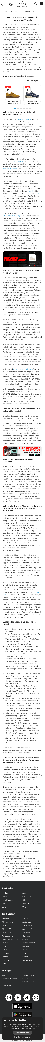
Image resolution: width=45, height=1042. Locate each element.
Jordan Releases (10, 169)
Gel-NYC (5, 950)
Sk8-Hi (25, 957)
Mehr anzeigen (32, 80)
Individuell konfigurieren (22, 1037)
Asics (37, 193)
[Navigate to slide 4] (24, 108)
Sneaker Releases (24, 119)
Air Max (5, 925)
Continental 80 (29, 943)
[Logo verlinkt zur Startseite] (22, 4)
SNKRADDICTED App (12, 216)
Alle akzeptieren (22, 1033)
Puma (4, 903)
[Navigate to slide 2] (18, 108)
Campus (26, 936)
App (4, 975)
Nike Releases (18, 161)
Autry (4, 896)
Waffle (5, 964)
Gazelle (25, 946)
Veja (24, 907)
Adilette (5, 919)
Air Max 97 (27, 929)
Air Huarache (7, 922)
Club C (5, 943)
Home (5, 11)
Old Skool (6, 953)
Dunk (4, 946)
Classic (25, 939)
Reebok (25, 903)
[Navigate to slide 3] (21, 108)
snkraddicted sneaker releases (22, 11)
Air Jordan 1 (27, 922)
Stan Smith (7, 960)
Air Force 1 (27, 919)
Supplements (8, 985)
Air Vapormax (8, 936)
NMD (24, 950)
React (25, 953)
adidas (31, 191)
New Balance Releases (23, 369)
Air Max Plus (7, 932)
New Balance (7, 900)
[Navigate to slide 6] (30, 108)
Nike (24, 900)
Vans (28, 193)
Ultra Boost (27, 960)
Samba (5, 957)
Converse (26, 896)
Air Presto (26, 932)
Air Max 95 (6, 929)
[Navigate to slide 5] (27, 108)
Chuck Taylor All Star (11, 939)
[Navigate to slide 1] (15, 108)
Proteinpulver (28, 975)
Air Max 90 (27, 925)
